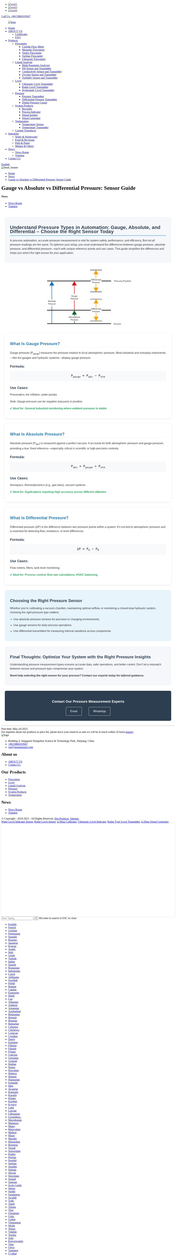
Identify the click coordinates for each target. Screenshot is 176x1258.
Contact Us (14, 158)
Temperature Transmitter (35, 127)
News (11, 149)
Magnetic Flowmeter (33, 49)
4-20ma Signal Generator (154, 821)
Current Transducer (25, 130)
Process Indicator (31, 111)
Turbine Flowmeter (32, 56)
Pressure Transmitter (33, 96)
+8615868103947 (18, 744)
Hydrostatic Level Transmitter (38, 90)
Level (18, 80)
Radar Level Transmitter (35, 87)
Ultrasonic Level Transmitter (37, 83)
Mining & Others (24, 146)
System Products (24, 105)
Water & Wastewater (26, 136)
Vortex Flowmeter (32, 52)
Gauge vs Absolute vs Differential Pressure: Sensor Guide (39, 179)
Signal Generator (31, 118)
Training (19, 155)
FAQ (18, 37)
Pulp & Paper (22, 143)
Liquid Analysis (23, 62)
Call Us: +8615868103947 (15, 16)
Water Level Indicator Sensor (17, 821)
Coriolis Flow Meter (33, 46)
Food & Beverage (25, 139)
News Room (22, 152)
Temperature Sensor (33, 124)
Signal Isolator (30, 115)
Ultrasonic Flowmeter (34, 59)
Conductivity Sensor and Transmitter (42, 71)
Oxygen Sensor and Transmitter (39, 74)
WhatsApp (99, 711)
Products (13, 40)
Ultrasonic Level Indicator (92, 821)
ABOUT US (15, 31)
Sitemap (74, 818)
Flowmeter (21, 43)
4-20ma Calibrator (66, 821)
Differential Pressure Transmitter (39, 99)
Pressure (19, 93)
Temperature (22, 121)
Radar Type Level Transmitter (123, 821)
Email (73, 711)
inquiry (130, 731)
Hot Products (61, 818)
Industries (13, 133)
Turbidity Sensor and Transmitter (40, 77)
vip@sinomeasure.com (20, 747)
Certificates (21, 34)
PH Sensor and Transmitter (36, 68)
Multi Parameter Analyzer (36, 65)
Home (11, 28)
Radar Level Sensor (45, 821)
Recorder (27, 108)
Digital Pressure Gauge (34, 102)
